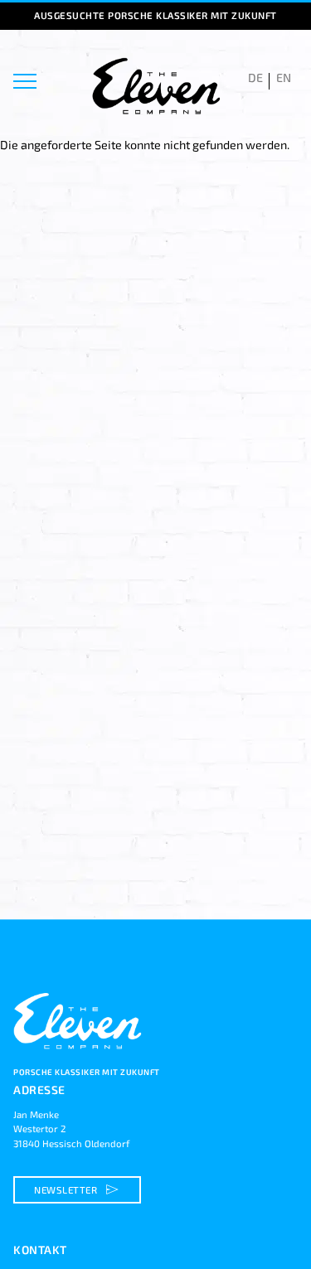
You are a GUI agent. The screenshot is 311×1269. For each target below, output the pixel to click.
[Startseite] (79, 1058)
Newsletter (78, 1189)
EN (283, 77)
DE (255, 77)
